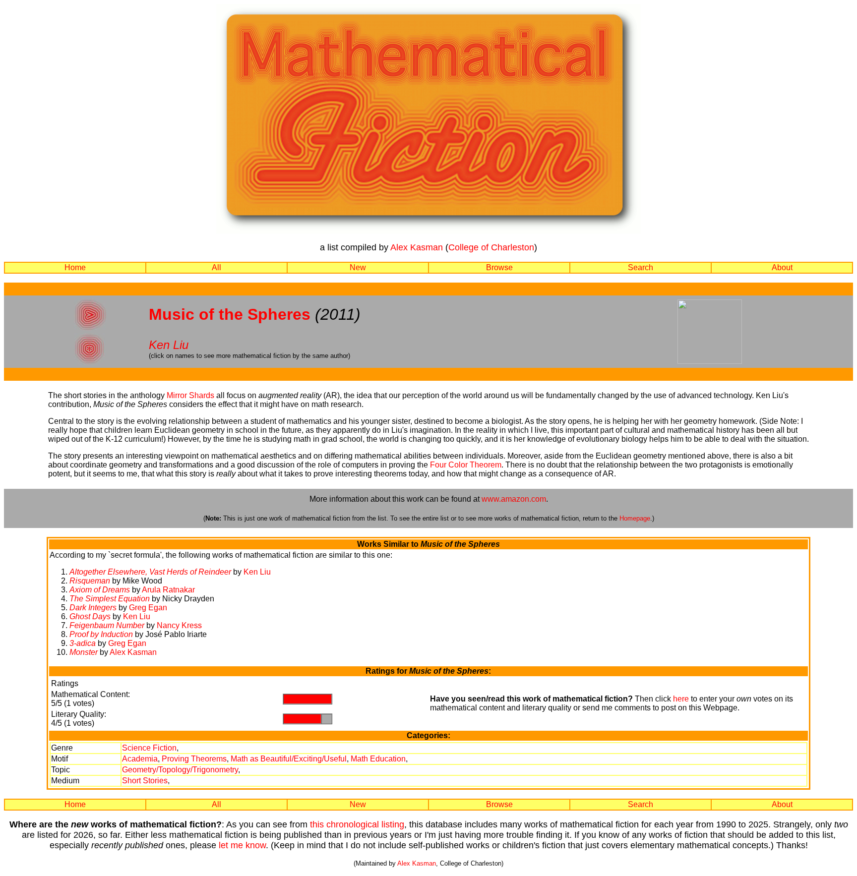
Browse (499, 267)
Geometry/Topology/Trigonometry (180, 769)
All (216, 267)
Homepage (634, 518)
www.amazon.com (514, 499)
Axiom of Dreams (99, 589)
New (358, 267)
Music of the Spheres (229, 314)
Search (640, 267)
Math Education (378, 759)
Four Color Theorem (465, 465)
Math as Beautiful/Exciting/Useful (289, 759)
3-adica (82, 643)
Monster (83, 652)
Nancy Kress (179, 625)
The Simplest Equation (109, 598)
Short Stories (145, 780)
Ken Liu (168, 344)
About (782, 267)
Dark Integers (93, 607)
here (681, 699)
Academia (140, 759)
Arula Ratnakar (168, 589)
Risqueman (89, 581)
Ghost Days (90, 616)
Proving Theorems (194, 759)
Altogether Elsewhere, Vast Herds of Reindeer (150, 572)
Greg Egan (148, 607)
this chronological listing (357, 824)
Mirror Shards (190, 395)
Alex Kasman (416, 247)
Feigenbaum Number (106, 625)
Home (75, 267)
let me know (242, 845)
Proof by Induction (101, 634)
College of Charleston (491, 247)
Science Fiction (149, 748)
